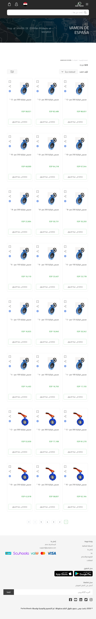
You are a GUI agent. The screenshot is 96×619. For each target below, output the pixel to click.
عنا (92, 553)
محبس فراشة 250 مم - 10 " (75, 484)
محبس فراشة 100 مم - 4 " (76, 374)
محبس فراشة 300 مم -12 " (76, 99)
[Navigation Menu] (87, 4)
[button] (65, 81)
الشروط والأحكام (87, 556)
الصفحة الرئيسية (83, 60)
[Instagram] (91, 599)
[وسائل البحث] (12, 71)
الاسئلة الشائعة (87, 545)
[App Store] (63, 573)
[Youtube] (75, 599)
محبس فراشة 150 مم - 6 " (76, 264)
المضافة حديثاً (70, 72)
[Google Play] (83, 573)
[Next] (35, 522)
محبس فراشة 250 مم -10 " (76, 154)
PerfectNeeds (26, 608)
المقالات (90, 560)
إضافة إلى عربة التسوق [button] (75, 121)
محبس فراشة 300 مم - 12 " (75, 429)
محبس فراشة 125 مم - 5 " (76, 319)
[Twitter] (85, 599)
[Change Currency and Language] (24, 4)
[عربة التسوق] (9, 4)
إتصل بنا (90, 549)
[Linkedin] (80, 599)
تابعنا (9, 592)
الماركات (75, 60)
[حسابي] (16, 4)
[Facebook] (70, 599)
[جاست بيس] (79, 4)
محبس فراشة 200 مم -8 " (76, 209)
